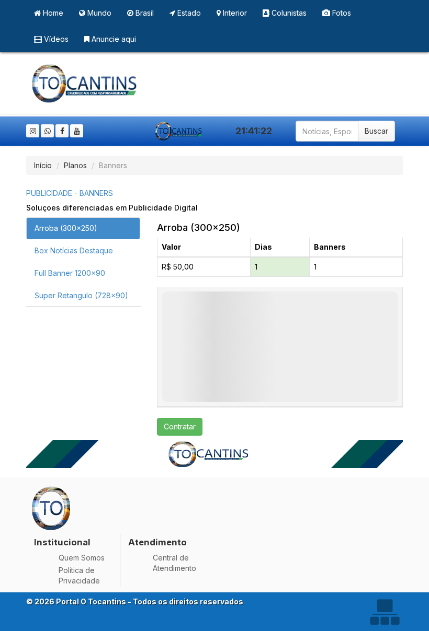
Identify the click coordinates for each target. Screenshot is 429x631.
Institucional (62, 542)
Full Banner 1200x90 (70, 272)
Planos (75, 165)
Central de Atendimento (174, 562)
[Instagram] (32, 130)
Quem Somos (82, 557)
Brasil (143, 12)
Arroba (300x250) (66, 228)
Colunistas (288, 12)
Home (52, 12)
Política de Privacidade (79, 575)
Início (43, 165)
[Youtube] (76, 130)
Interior (234, 12)
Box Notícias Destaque (74, 250)
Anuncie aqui (112, 38)
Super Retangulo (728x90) (81, 295)
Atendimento (157, 542)
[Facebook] (62, 130)
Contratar (180, 426)
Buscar (376, 130)
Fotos (340, 12)
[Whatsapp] (47, 130)
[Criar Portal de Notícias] (384, 611)
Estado (188, 12)
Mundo (98, 12)
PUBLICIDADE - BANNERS (69, 193)
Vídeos (55, 38)
